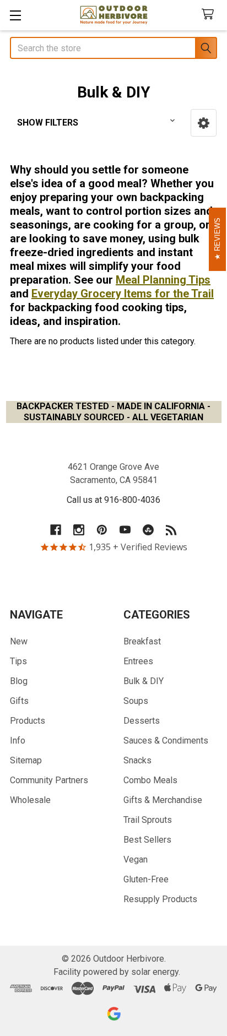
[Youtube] (125, 530)
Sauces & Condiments (165, 740)
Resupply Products (160, 899)
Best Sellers (147, 839)
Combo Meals (150, 780)
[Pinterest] (102, 530)
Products (27, 720)
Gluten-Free (146, 879)
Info (17, 740)
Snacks (137, 760)
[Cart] (210, 14)
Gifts (19, 701)
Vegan (135, 859)
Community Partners (49, 780)
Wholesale (30, 800)
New (19, 641)
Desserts (141, 720)
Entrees (138, 661)
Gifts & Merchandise (162, 800)
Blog (19, 681)
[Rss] (171, 530)
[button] (204, 123)
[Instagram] (79, 530)
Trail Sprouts (147, 820)
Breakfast (142, 641)
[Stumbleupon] (148, 530)
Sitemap (26, 760)
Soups (135, 701)
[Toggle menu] (15, 15)
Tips (18, 661)
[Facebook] (56, 530)
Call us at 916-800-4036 (113, 500)
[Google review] (113, 1014)
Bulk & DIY (143, 681)
